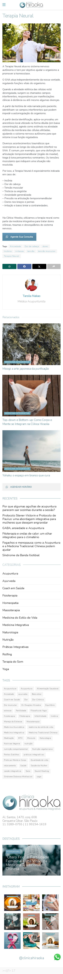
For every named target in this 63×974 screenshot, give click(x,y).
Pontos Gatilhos (11, 754)
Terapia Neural (11, 256)
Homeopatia (10, 603)
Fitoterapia (25, 716)
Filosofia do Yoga (39, 710)
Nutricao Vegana (12, 743)
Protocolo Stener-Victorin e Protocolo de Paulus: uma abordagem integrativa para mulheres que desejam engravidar (29, 519)
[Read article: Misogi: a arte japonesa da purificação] (31, 344)
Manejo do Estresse (13, 721)
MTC (20, 738)
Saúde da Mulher (39, 765)
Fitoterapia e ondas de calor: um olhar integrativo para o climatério (27, 535)
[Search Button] (59, 5)
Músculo (31, 738)
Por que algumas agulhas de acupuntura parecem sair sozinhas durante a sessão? (29, 508)
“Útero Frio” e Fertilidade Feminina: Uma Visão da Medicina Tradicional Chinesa (27, 863)
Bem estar (37, 694)
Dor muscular (10, 705)
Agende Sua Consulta (21, 236)
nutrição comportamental (16, 749)
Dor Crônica (38, 699)
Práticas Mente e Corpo (15, 760)
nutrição (28, 743)
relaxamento (10, 765)
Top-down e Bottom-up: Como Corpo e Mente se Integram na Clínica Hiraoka (27, 422)
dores (45, 246)
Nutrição (8, 640)
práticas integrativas (34, 754)
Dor (26, 699)
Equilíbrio (50, 705)
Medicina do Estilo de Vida (19, 618)
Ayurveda (8, 581)
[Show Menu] (3, 5)
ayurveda (22, 694)
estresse (7, 710)
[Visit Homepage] (31, 5)
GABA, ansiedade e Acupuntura (23, 528)
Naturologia (10, 632)
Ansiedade (15, 246)
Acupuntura (10, 573)
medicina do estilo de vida (41, 727)
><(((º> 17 (8, 971)
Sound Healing (42, 771)
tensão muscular (46, 251)
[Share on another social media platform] (54, 266)
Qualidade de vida (39, 760)
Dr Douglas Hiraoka (31, 705)
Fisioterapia (9, 595)
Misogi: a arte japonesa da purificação (25, 369)
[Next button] (54, 860)
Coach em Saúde (13, 588)
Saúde (23, 765)
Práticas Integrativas (15, 647)
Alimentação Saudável (47, 688)
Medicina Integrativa (17, 362)
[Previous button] (8, 860)
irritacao (19, 251)
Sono (28, 771)
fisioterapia (9, 716)
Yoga (5, 669)
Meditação (9, 738)
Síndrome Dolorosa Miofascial (18, 776)
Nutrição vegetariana (42, 749)
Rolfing (7, 654)
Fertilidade (21, 710)
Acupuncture (10, 688)
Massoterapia (11, 610)
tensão (30, 251)
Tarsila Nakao (31, 296)
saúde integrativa (12, 771)
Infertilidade (40, 716)
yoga (39, 776)
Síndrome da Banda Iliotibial (21, 555)
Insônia (8, 251)
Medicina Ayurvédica (14, 727)
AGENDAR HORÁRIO (21, 486)
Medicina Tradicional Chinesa (43, 732)
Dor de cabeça (32, 246)
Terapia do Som (12, 662)
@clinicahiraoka (31, 958)
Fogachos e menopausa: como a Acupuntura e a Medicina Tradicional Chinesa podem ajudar (31, 546)
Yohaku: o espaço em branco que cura (26, 475)
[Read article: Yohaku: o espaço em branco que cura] (31, 451)
